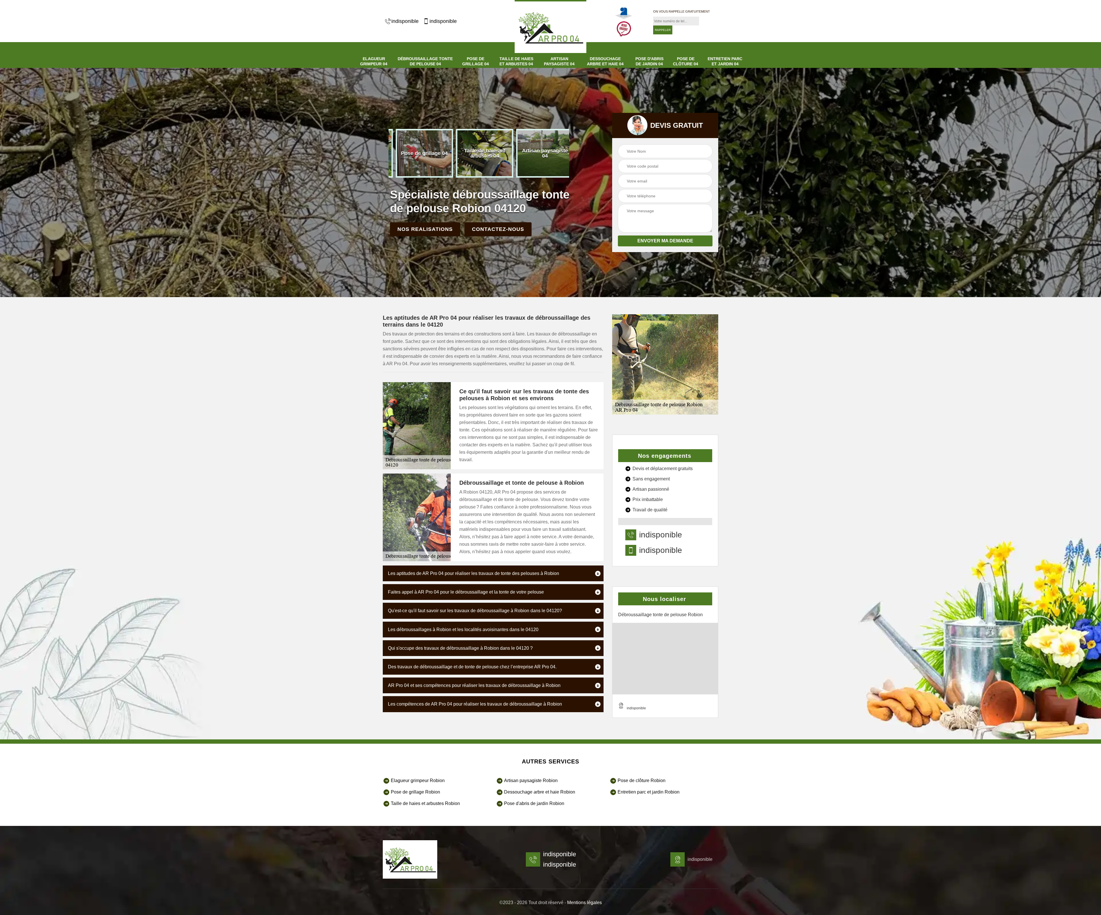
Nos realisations (425, 229)
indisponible (405, 21)
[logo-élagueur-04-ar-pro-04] (550, 26)
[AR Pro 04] (410, 859)
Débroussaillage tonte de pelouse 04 (425, 61)
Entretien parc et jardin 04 (725, 61)
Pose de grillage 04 (475, 61)
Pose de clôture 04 (685, 61)
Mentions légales (584, 902)
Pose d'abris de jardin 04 (649, 61)
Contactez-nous (498, 229)
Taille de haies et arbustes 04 (516, 61)
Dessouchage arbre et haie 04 (605, 61)
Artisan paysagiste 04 (559, 61)
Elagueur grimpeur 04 (373, 61)
